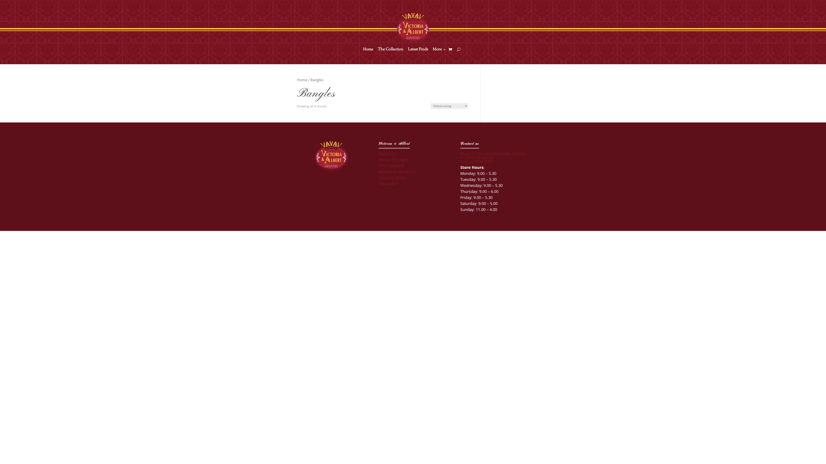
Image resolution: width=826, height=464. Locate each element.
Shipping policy (392, 177)
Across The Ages (393, 159)
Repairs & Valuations (397, 171)
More (437, 50)
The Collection (390, 50)
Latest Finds (418, 50)
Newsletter (388, 183)
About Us (387, 153)
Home (368, 50)
